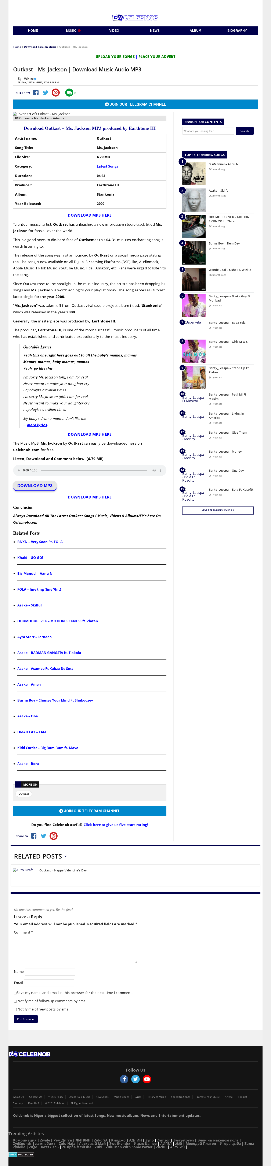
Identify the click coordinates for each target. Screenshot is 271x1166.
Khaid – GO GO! (30, 557)
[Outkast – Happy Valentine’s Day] (24, 876)
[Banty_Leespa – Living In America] (194, 419)
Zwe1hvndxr (119, 1143)
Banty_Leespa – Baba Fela (227, 323)
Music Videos (121, 1097)
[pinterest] (56, 93)
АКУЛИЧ (177, 1147)
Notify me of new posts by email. (44, 1009)
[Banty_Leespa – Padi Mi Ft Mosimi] (194, 400)
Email (18, 982)
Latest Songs (107, 166)
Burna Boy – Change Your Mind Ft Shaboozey (55, 700)
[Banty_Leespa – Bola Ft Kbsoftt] (194, 495)
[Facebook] (35, 93)
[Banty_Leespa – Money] (194, 457)
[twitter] (135, 1079)
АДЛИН (135, 1140)
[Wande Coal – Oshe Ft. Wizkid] (194, 279)
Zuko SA (101, 1140)
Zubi (98, 1147)
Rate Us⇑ (33, 1103)
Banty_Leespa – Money (225, 451)
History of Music (156, 1097)
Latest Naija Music (79, 1097)
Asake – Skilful (29, 605)
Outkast (24, 794)
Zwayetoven (183, 1140)
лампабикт (45, 1143)
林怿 (178, 1143)
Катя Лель (50, 1147)
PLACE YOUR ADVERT (156, 56)
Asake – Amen (29, 684)
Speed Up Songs (180, 1097)
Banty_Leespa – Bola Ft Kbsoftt (231, 489)
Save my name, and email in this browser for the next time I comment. (75, 992)
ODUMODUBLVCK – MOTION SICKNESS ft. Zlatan (57, 621)
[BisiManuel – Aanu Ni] (194, 173)
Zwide (45, 1140)
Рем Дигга (63, 1140)
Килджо (118, 1140)
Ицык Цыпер (145, 1143)
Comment (23, 932)
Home (17, 47)
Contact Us (35, 1097)
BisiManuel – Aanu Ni (35, 573)
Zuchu (161, 1147)
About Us (18, 1097)
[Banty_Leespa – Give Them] (194, 438)
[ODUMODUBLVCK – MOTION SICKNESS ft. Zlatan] (194, 226)
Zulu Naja (67, 1143)
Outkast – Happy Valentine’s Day (63, 870)
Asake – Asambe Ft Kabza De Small (46, 668)
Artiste (229, 1097)
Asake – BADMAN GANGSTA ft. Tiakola (49, 652)
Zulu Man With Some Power (129, 1147)
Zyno (149, 1140)
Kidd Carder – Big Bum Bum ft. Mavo (47, 747)
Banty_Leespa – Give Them (228, 432)
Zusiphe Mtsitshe (76, 1147)
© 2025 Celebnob (55, 1103)
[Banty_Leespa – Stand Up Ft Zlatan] (194, 377)
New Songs (102, 1097)
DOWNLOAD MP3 (35, 485)
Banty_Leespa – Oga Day (226, 470)
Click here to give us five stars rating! (115, 824)
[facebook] (124, 1079)
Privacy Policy (55, 1097)
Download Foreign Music (40, 47)
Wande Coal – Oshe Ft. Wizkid (230, 270)
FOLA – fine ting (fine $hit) (39, 589)
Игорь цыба (230, 1143)
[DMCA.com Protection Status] (135, 1154)
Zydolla (19, 1147)
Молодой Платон (201, 1143)
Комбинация (24, 1140)
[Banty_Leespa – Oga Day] (194, 476)
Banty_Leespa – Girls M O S (228, 342)
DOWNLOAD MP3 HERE (90, 215)
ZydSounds (22, 1143)
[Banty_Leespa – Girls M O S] (194, 351)
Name (19, 971)
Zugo (33, 1147)
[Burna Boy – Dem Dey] (194, 253)
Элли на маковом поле (218, 1140)
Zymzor (163, 1140)
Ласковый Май (92, 1143)
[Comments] (69, 93)
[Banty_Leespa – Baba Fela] (194, 328)
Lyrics (138, 1097)
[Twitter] (45, 93)
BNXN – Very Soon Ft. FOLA (40, 541)
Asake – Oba (27, 716)
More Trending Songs (217, 510)
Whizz (28, 78)
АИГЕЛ (166, 1143)
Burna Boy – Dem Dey (224, 243)
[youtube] (147, 1079)
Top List (242, 1097)
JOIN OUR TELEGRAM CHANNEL (137, 104)
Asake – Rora (28, 763)
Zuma (249, 1143)
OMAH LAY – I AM (31, 732)
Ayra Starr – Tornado (34, 637)
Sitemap (18, 1103)
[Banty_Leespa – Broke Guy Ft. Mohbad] (194, 305)
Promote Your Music (208, 1097)
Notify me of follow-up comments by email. (53, 1001)
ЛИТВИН (83, 1140)
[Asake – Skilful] (194, 200)
